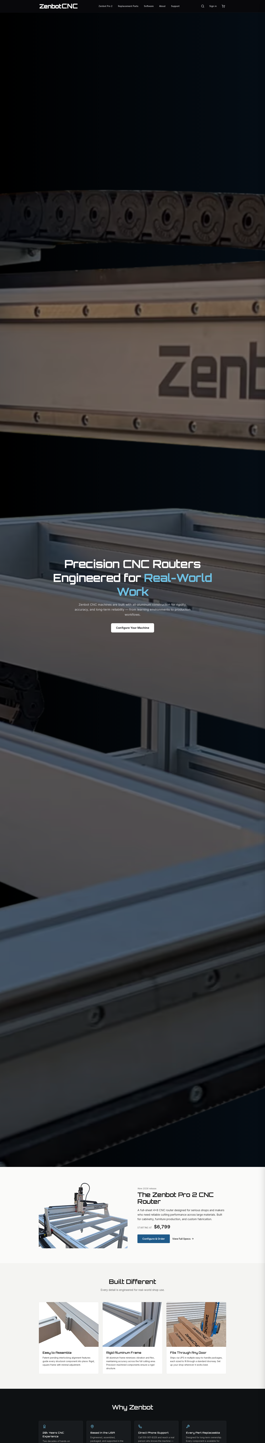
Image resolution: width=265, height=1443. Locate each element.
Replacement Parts (128, 6)
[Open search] (203, 6)
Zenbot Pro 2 (105, 6)
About (162, 6)
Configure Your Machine (132, 627)
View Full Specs (181, 1238)
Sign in (213, 6)
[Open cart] (223, 6)
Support (175, 6)
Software (149, 6)
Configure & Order (153, 1238)
